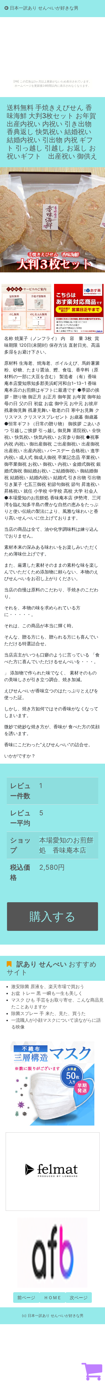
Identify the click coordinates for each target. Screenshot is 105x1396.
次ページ (79, 1297)
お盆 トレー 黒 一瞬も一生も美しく (47, 993)
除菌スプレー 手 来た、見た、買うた (48, 1013)
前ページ (26, 1297)
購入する (52, 916)
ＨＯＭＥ (53, 1297)
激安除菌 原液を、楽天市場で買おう (47, 986)
